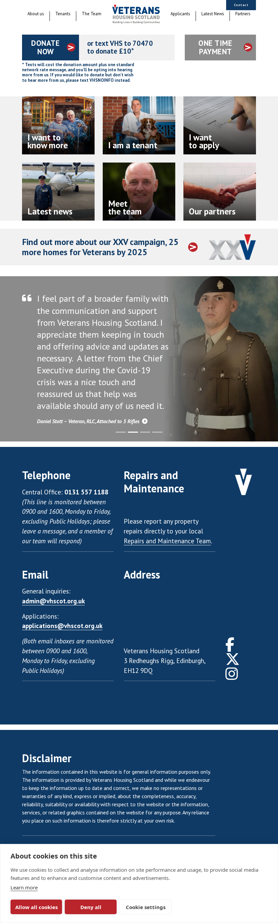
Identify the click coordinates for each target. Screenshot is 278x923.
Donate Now (45, 47)
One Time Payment (215, 47)
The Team (91, 14)
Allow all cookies (36, 907)
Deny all (90, 907)
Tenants (63, 14)
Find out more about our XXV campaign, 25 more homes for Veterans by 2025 (100, 247)
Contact (241, 5)
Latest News (212, 14)
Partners (243, 14)
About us (35, 14)
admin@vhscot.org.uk (53, 601)
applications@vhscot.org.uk (62, 625)
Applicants (180, 14)
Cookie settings (145, 907)
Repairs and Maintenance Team (167, 540)
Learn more (24, 887)
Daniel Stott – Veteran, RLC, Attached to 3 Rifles (89, 421)
